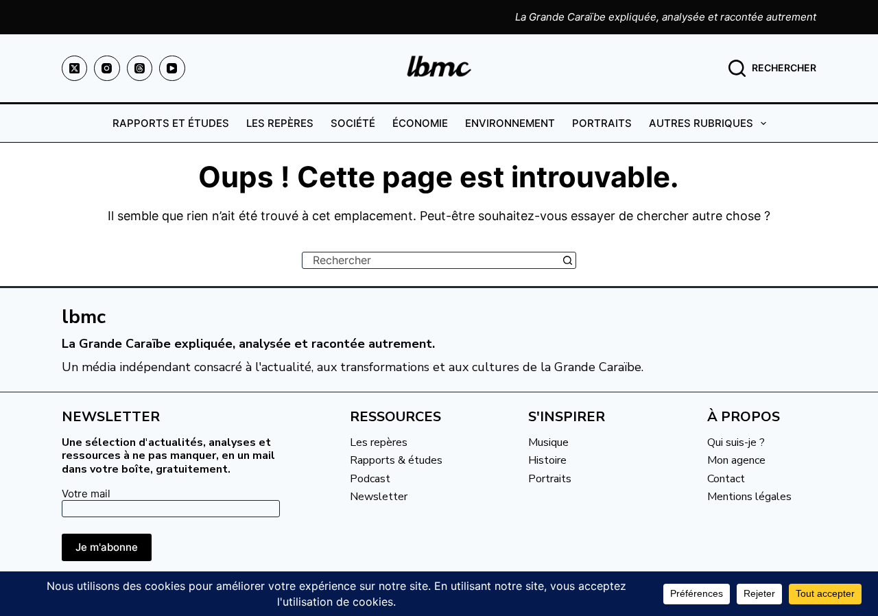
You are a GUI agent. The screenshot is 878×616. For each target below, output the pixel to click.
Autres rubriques (701, 123)
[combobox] (431, 260)
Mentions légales (749, 496)
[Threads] (140, 69)
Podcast (370, 478)
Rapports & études (396, 460)
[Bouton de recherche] (568, 260)
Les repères (279, 123)
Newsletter (378, 496)
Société (353, 123)
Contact (726, 478)
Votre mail (86, 493)
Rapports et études (170, 123)
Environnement (510, 123)
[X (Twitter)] (75, 69)
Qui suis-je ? (736, 442)
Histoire (547, 460)
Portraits (602, 123)
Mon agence (736, 460)
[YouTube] (172, 69)
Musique (548, 442)
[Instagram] (107, 69)
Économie (420, 123)
